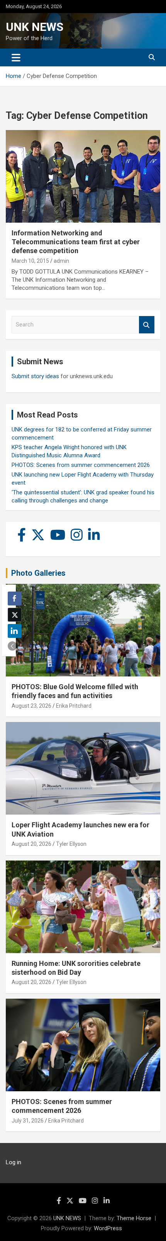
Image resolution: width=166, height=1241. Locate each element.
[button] (12, 646)
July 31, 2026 (28, 1121)
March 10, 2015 (30, 261)
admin (61, 261)
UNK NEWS (34, 27)
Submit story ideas (35, 376)
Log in (13, 1162)
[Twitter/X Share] (15, 615)
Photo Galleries (38, 573)
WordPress (108, 1228)
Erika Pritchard (73, 706)
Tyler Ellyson (71, 844)
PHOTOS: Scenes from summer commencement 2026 (81, 465)
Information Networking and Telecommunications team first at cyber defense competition (76, 242)
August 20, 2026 (31, 844)
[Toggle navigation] (16, 57)
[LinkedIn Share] (15, 631)
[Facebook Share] (15, 598)
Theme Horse (134, 1218)
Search (146, 324)
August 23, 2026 (31, 706)
